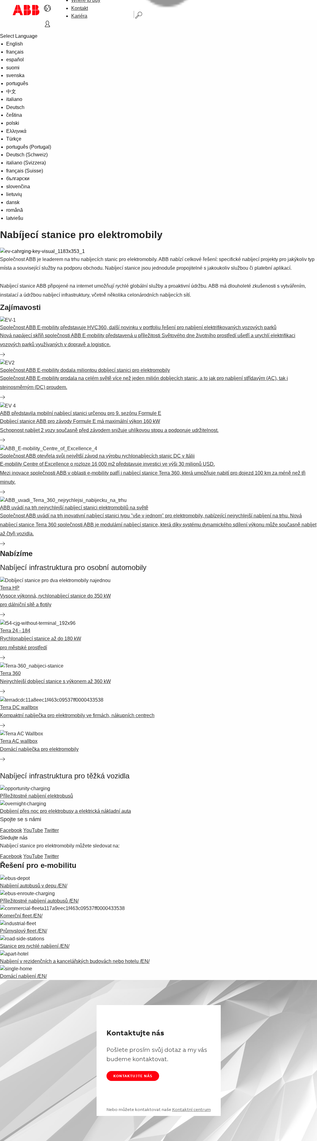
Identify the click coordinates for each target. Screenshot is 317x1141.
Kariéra (79, 16)
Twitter (51, 830)
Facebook (11, 830)
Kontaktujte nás (132, 1075)
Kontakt (79, 8)
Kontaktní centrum (191, 1109)
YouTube (33, 830)
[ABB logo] (26, 10)
